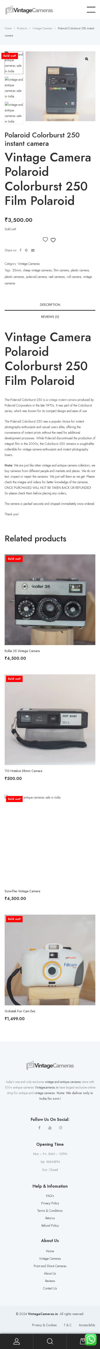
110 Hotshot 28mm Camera (23, 771)
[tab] (50, 305)
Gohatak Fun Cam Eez (20, 1011)
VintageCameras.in (43, 1314)
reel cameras (57, 276)
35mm (16, 270)
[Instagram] (60, 1127)
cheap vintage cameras (37, 270)
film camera (61, 270)
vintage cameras (44, 1093)
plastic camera (80, 270)
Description (50, 304)
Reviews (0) (50, 316)
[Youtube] (50, 1127)
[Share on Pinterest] (26, 250)
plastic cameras (14, 276)
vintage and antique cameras (63, 1081)
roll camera (74, 276)
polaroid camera (36, 276)
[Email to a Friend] (32, 250)
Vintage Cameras (29, 263)
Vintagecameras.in (46, 1087)
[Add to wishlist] (50, 240)
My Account (16, 1341)
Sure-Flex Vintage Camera (22, 891)
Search (50, 1341)
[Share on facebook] (20, 250)
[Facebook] (39, 1127)
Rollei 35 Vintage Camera (22, 651)
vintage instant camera (63, 399)
